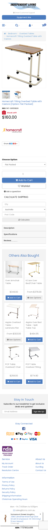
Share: (6, 143)
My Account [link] (7, 463)
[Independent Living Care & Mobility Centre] (24, 5)
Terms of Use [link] (8, 481)
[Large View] (6, 95)
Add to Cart (25, 180)
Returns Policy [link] (8, 488)
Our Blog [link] (39, 467)
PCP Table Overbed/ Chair (13, 365)
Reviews (8, 240)
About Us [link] (39, 463)
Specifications (10, 234)
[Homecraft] (12, 130)
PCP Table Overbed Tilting (33, 365)
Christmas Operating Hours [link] (14, 499)
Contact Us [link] (40, 470)
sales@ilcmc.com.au (25, 510)
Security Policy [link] (8, 492)
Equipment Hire (24, 17)
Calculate (25, 219)
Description (9, 228)
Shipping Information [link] (11, 495)
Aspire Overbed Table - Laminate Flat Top (13, 326)
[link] (23, 428)
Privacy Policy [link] (8, 485)
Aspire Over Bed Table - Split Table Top (33, 325)
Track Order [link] (7, 467)
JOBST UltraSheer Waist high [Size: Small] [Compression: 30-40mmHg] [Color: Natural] (26, 519)
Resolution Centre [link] (10, 470)
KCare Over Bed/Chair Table (34, 282)
